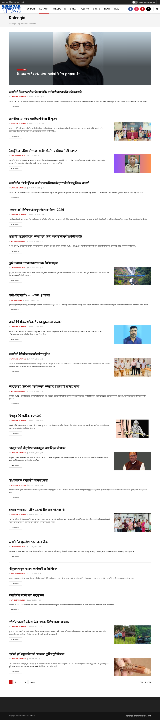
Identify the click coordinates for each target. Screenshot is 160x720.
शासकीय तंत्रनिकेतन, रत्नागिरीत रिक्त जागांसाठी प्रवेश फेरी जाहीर (45, 236)
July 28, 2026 (32, 547)
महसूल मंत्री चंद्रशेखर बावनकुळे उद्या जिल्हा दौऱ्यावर (37, 448)
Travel (107, 9)
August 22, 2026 (42, 79)
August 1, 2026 (33, 359)
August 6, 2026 (29, 300)
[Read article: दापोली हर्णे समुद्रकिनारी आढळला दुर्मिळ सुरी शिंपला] (132, 667)
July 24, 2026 (33, 659)
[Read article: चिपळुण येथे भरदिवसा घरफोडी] (132, 428)
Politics (85, 9)
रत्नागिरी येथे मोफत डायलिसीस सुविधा (29, 354)
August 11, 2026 (34, 188)
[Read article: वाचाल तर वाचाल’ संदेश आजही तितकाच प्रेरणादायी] (132, 522)
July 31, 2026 (33, 514)
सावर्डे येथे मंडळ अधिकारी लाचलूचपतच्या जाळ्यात (35, 322)
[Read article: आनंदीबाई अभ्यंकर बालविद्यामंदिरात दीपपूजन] (132, 131)
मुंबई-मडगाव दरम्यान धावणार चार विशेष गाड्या (33, 263)
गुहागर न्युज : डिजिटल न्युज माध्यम (11, 2)
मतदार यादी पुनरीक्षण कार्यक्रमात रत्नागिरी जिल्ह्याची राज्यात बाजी (44, 386)
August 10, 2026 (34, 214)
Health (117, 9)
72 (25, 682)
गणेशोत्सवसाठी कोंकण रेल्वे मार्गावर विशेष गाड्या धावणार (39, 622)
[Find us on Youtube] (142, 9)
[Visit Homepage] (11, 9)
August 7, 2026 (33, 241)
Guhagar (31, 9)
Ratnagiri (43, 9)
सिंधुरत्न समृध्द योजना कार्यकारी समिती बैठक (33, 568)
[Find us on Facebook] (130, 9)
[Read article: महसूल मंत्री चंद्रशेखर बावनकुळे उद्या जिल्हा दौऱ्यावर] (132, 461)
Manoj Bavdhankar (18, 156)
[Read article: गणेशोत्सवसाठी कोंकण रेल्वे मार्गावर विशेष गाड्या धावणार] (132, 634)
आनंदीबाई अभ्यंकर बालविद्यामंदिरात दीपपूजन (33, 119)
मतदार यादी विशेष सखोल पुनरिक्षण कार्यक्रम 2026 (36, 210)
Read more (16, 107)
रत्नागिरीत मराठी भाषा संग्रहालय (26, 595)
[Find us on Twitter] (148, 9)
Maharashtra (59, 9)
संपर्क (22, 2)
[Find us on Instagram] (136, 9)
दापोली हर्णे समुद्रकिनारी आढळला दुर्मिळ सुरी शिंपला (36, 654)
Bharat (73, 9)
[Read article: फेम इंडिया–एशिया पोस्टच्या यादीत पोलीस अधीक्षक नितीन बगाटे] (132, 163)
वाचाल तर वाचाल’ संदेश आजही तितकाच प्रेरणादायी (37, 510)
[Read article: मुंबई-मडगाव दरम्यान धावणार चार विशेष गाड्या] (132, 276)
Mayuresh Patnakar (26, 79)
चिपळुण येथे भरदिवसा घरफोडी (25, 416)
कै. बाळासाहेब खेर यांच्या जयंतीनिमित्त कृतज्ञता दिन (48, 74)
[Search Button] (157, 9)
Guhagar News (16, 300)
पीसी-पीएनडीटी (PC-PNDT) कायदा (29, 295)
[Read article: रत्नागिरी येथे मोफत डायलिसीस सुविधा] (132, 367)
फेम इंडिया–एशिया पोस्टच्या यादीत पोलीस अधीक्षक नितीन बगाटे (43, 151)
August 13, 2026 (34, 123)
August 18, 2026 (34, 97)
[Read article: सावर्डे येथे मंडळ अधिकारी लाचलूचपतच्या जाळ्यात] (132, 334)
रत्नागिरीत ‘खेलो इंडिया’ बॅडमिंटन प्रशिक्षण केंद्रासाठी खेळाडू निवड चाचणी (49, 183)
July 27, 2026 (33, 627)
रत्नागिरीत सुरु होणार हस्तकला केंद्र (28, 542)
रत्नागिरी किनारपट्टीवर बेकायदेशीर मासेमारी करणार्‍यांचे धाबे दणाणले (45, 92)
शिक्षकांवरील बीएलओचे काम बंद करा (28, 480)
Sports (96, 9)
